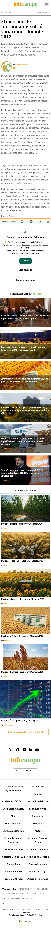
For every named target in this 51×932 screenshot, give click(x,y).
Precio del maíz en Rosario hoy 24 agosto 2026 (21, 523)
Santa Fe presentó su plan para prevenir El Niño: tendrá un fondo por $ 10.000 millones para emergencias (22, 473)
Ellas (13, 816)
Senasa (38, 793)
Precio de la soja (38, 864)
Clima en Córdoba (13, 849)
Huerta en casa (13, 823)
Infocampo (4, 12)
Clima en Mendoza (37, 849)
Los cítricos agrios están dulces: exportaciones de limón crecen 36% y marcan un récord (23, 348)
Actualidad (13, 12)
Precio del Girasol (13, 878)
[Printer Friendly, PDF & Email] (48, 222)
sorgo (22, 894)
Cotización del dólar (13, 801)
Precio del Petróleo (37, 878)
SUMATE (25, 261)
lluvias (38, 830)
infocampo (8, 323)
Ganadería (37, 816)
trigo (36, 889)
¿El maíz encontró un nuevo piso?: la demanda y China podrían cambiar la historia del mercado (25, 380)
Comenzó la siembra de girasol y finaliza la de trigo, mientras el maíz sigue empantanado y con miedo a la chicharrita (25, 410)
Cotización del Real (13, 808)
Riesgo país (32, 894)
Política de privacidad (25, 770)
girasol (45, 889)
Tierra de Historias (13, 830)
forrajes (6, 903)
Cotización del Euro (38, 801)
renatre (34, 898)
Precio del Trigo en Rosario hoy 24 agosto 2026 (22, 560)
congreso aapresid (20, 898)
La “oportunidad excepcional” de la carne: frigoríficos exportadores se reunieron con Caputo (25, 317)
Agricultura (37, 786)
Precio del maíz (13, 871)
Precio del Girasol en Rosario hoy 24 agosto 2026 (22, 598)
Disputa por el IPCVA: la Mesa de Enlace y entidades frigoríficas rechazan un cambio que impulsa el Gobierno (24, 441)
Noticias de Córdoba (38, 856)
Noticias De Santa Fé (13, 856)
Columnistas (9, 386)
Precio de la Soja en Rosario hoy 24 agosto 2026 (22, 636)
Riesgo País (13, 864)
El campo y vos (37, 808)
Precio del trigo (37, 871)
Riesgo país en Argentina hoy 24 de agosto (20, 720)
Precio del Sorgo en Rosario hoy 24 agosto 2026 (22, 671)
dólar (41, 894)
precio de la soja (9, 894)
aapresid (6, 898)
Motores (37, 823)
